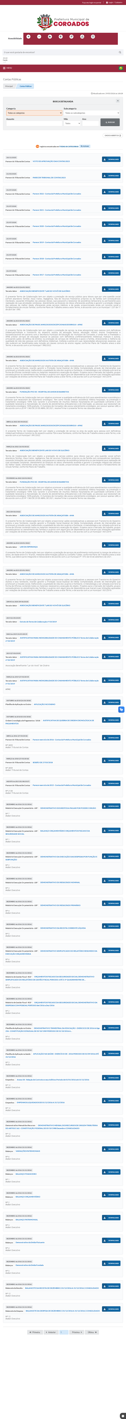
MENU (9, 68)
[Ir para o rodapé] (33, 43)
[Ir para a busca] (26, 43)
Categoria (11, 108)
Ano (84, 119)
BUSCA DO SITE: (11, 47)
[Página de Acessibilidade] (93, 36)
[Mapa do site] (82, 36)
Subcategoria (70, 108)
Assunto (10, 119)
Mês (66, 119)
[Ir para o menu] (108, 36)
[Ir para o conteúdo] (102, 36)
